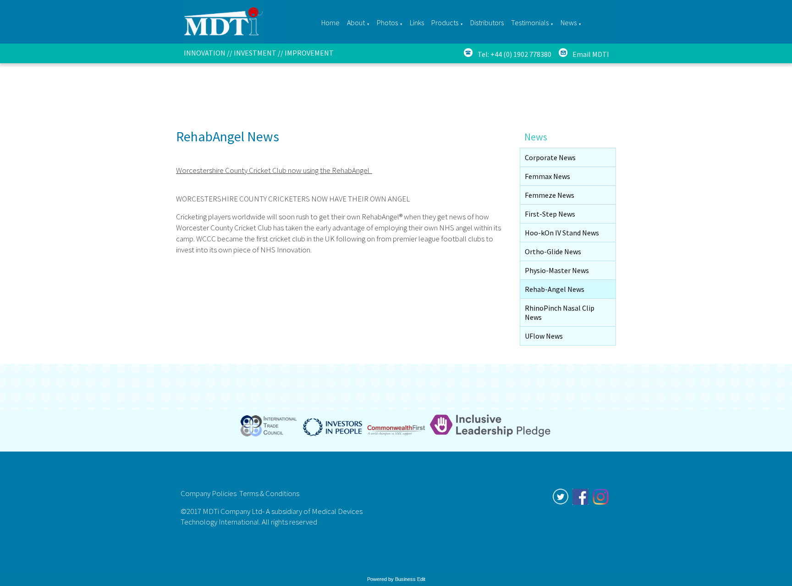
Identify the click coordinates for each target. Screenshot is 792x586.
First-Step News (550, 213)
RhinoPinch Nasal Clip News (559, 312)
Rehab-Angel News (554, 289)
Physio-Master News (557, 270)
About (356, 22)
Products (444, 22)
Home (330, 22)
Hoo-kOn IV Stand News (562, 232)
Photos (387, 22)
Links (417, 22)
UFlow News (544, 335)
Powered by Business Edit (396, 579)
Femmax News (547, 176)
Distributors (487, 22)
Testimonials (530, 22)
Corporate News (550, 157)
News (569, 22)
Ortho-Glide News (553, 251)
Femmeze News (549, 195)
